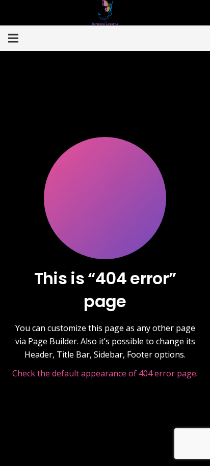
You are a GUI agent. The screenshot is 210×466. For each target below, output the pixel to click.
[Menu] (13, 38)
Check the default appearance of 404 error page (104, 373)
